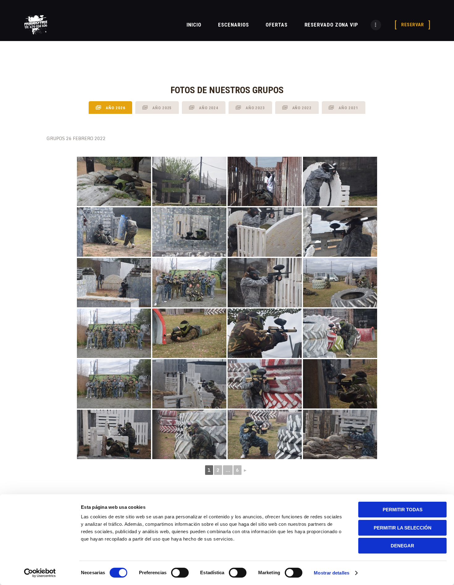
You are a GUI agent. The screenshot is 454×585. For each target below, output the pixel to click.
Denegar (402, 545)
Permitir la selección (402, 527)
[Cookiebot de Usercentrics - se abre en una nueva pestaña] (40, 573)
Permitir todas (402, 509)
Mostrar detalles (331, 572)
